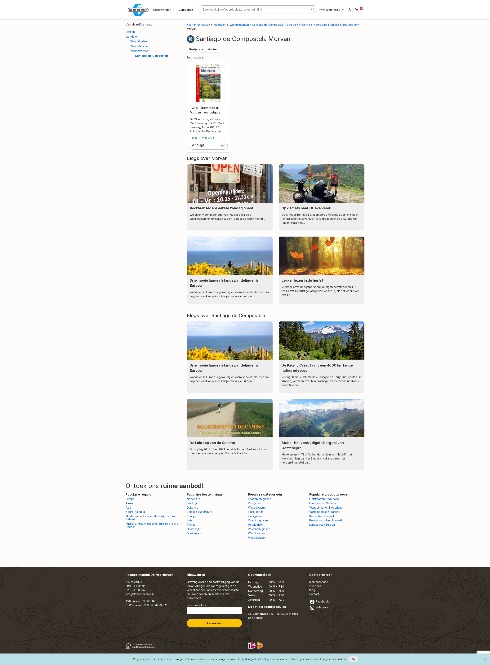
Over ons (315, 586)
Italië (190, 520)
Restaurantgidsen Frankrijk (326, 520)
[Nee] (485, 659)
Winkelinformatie (329, 9)
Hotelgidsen (255, 524)
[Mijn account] (349, 10)
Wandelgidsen (139, 41)
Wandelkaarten (139, 46)
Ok (353, 659)
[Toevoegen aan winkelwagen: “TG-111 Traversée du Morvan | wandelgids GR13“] (222, 145)
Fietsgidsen (255, 516)
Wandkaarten (256, 533)
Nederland (193, 499)
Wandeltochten (139, 51)
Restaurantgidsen (259, 529)
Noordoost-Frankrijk (326, 24)
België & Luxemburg (199, 511)
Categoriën (186, 9)
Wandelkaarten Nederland (326, 507)
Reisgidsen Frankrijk (322, 516)
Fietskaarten (256, 511)
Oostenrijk (193, 529)
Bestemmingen (162, 9)
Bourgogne (349, 24)
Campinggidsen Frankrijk (325, 511)
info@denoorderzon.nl (140, 594)
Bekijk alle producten (203, 49)
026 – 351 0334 (135, 590)
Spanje (191, 516)
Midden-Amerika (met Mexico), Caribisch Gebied (151, 518)
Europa (291, 24)
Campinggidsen (258, 520)
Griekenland (194, 533)
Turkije (191, 524)
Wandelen (132, 36)
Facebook (322, 601)
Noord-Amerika (135, 511)
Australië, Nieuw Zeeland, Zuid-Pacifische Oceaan (152, 525)
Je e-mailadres (196, 605)
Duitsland (192, 507)
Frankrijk (304, 24)
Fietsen (130, 31)
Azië (128, 507)
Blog (312, 590)
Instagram (321, 607)
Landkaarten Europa (322, 524)
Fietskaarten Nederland (324, 499)
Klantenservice (318, 582)
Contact (314, 594)
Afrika (129, 503)
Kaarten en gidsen (198, 24)
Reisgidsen (255, 503)
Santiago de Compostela (152, 55)
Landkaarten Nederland (324, 503)
